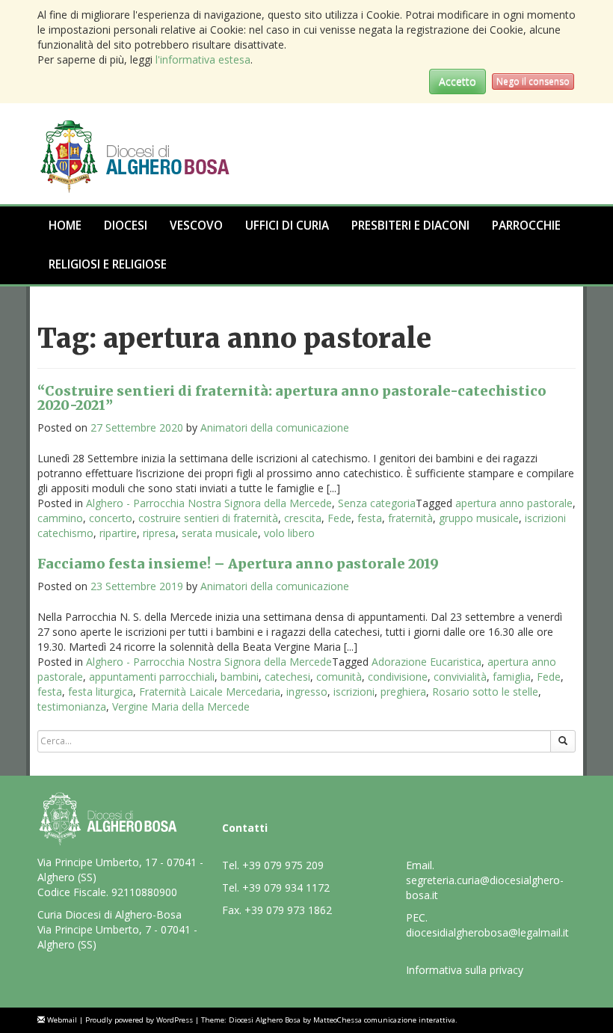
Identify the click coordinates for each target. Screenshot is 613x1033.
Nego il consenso (533, 81)
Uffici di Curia (287, 225)
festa (369, 518)
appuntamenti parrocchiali (152, 676)
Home (65, 225)
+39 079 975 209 (283, 865)
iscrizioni (354, 691)
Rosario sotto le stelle (485, 691)
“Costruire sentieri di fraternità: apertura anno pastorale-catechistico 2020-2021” (291, 398)
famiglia (512, 676)
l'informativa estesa (202, 59)
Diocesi (125, 225)
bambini (240, 676)
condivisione (398, 676)
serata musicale (220, 533)
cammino (60, 518)
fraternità (410, 518)
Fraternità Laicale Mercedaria (209, 691)
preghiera (403, 691)
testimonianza (71, 706)
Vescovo (196, 225)
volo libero (289, 533)
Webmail (62, 1020)
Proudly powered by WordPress (139, 1020)
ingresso (306, 691)
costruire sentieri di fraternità (208, 518)
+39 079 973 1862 (288, 910)
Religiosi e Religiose (108, 264)
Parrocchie (526, 225)
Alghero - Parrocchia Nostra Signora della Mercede (209, 503)
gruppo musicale (479, 518)
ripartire (118, 533)
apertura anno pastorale (514, 503)
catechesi (287, 676)
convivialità (460, 676)
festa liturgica (100, 691)
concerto (110, 518)
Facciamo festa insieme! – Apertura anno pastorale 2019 (238, 563)
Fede (339, 518)
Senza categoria (377, 503)
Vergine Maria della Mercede (181, 706)
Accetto (457, 81)
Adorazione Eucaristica (426, 662)
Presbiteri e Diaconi (410, 225)
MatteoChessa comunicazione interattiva (384, 1020)
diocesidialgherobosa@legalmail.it (487, 932)
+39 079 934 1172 (286, 887)
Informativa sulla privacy (464, 970)
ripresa (159, 533)
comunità (339, 676)
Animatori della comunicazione (274, 427)
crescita (302, 518)
